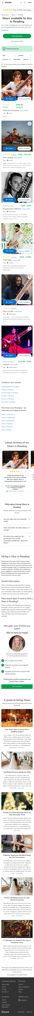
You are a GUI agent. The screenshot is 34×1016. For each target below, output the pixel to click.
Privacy (4, 989)
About (4, 1000)
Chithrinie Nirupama (19, 486)
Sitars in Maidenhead (8, 418)
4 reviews (13, 257)
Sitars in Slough (6, 430)
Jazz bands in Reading (8, 402)
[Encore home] (8, 2)
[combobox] (9, 55)
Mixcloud (29, 1012)
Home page (5, 15)
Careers (4, 1002)
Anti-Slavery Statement (6, 1006)
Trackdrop (21, 1012)
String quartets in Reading (9, 393)
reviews (28, 10)
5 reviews (13, 155)
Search (20, 984)
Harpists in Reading (7, 396)
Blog (19, 992)
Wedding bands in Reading (10, 387)
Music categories (23, 987)
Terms (4, 987)
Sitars (13, 15)
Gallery (20, 989)
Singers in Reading (7, 390)
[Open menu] (2, 2)
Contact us (5, 992)
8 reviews (5, 107)
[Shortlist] (24, 2)
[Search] (21, 2)
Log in (30, 2)
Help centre (5, 984)
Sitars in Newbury (7, 424)
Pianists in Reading (7, 399)
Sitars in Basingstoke (8, 421)
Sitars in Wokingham (8, 415)
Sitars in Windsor (7, 427)
